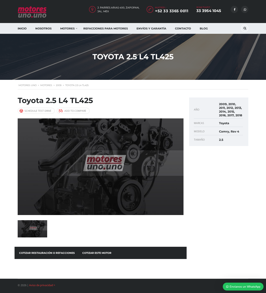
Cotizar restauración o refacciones (47, 252)
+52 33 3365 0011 (171, 11)
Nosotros (43, 28)
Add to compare (75, 111)
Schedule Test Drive (38, 111)
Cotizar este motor (96, 252)
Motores (67, 28)
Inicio (22, 28)
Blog (204, 28)
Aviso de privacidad (41, 285)
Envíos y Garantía (151, 28)
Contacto (183, 28)
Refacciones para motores (105, 28)
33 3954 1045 (208, 11)
